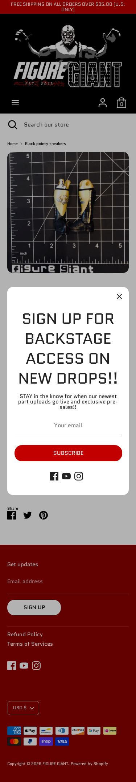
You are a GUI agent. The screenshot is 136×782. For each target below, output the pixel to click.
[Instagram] (78, 476)
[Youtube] (66, 476)
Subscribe (68, 453)
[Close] (119, 296)
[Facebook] (54, 476)
